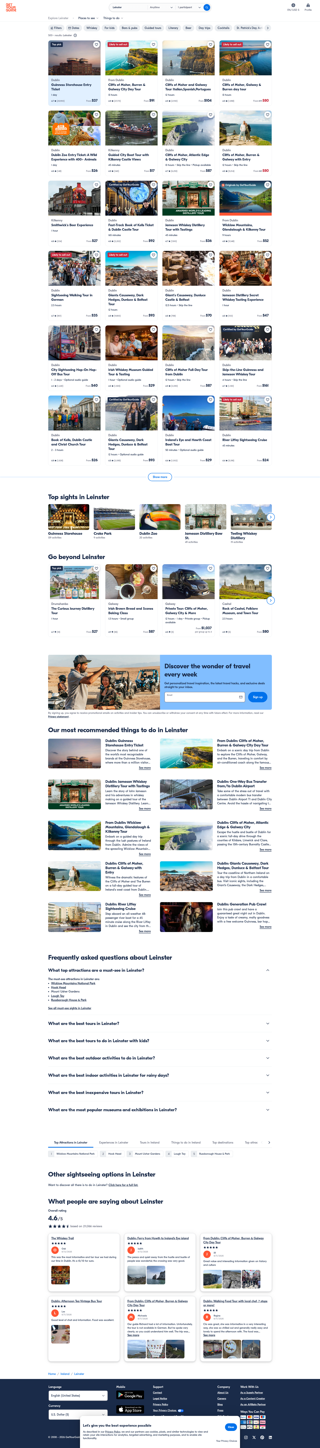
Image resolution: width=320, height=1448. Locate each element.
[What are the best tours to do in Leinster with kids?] (268, 1041)
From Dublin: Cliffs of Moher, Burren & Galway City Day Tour (233, 1240)
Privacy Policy (160, 1404)
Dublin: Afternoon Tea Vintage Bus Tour (76, 1301)
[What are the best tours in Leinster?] (268, 1023)
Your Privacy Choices (165, 1410)
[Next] (271, 517)
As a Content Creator (252, 1398)
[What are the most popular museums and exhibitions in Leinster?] (268, 1110)
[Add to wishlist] (96, 44)
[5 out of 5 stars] (84, 1243)
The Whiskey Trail (62, 1238)
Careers (221, 1398)
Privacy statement (58, 716)
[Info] (75, 35)
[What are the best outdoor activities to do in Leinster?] (268, 1058)
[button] (74, 73)
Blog (220, 1404)
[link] (74, 73)
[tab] (70, 1143)
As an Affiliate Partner (253, 1404)
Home (52, 1374)
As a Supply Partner (251, 1392)
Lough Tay (57, 996)
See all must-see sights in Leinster (69, 1008)
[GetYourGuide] (11, 7)
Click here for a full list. (123, 1185)
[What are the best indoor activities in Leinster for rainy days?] (268, 1075)
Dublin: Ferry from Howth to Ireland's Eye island (158, 1238)
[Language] (293, 5)
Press (220, 1410)
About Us (222, 1392)
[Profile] (308, 5)
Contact (157, 1392)
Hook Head (58, 987)
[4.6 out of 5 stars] (59, 1226)
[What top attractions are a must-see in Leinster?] (268, 970)
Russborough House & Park (68, 1000)
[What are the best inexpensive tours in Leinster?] (268, 1092)
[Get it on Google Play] (130, 1395)
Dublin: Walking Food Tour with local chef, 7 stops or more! (235, 1303)
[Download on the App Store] (130, 1410)
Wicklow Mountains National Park (73, 983)
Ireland (65, 1374)
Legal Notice (160, 1398)
